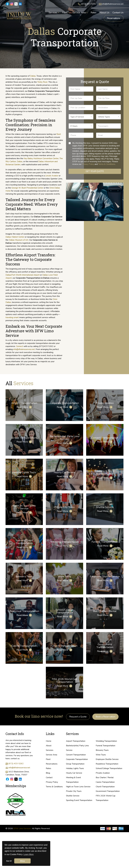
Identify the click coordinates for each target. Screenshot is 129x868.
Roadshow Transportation (24, 611)
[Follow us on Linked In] (20, 779)
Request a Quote (78, 716)
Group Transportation (24, 437)
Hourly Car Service (64, 472)
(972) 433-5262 (88, 4)
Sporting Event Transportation (24, 542)
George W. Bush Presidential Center (27, 187)
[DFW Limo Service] (19, 15)
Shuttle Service (105, 507)
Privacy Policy (88, 164)
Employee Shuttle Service (105, 576)
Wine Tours (64, 576)
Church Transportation (64, 646)
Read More (22, 407)
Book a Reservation (105, 716)
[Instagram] (12, 3)
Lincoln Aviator (51, 175)
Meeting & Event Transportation (104, 472)
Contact (49, 777)
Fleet (48, 759)
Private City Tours (64, 507)
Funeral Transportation (105, 541)
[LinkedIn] (20, 3)
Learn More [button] (28, 854)
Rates (48, 768)
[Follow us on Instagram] (12, 779)
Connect (19, 346)
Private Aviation (105, 403)
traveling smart (12, 317)
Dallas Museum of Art (18, 240)
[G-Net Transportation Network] (16, 800)
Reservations (113, 18)
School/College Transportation (64, 611)
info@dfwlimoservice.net (112, 4)
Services (49, 750)
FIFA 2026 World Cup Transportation (64, 680)
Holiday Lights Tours (24, 472)
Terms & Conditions (106, 164)
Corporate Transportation (64, 403)
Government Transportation (104, 646)
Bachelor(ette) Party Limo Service (64, 438)
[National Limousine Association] (16, 812)
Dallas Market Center (15, 237)
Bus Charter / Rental (105, 611)
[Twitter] (16, 3)
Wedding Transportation (64, 541)
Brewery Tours (24, 576)
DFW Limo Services (22, 828)
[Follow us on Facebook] (7, 779)
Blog (48, 773)
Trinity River (42, 82)
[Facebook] (7, 3)
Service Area (51, 754)
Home (48, 741)
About (48, 745)
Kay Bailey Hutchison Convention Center (41, 158)
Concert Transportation (105, 437)
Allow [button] (22, 861)
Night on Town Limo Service (24, 507)
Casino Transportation (24, 646)
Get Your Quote (95, 171)
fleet (59, 134)
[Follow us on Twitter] (16, 779)
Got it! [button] (9, 861)
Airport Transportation (24, 403)
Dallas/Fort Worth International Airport (23, 275)
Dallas (33, 76)
